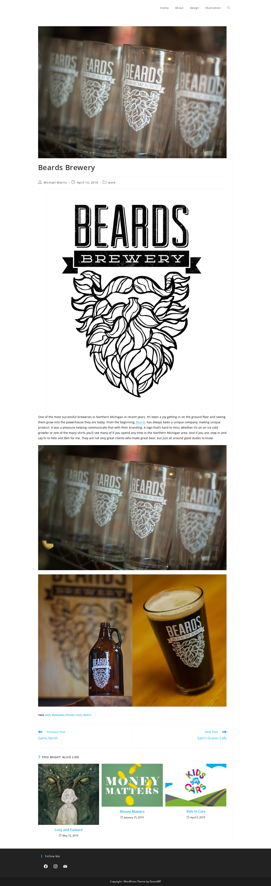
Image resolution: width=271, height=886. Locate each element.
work (111, 182)
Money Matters (132, 811)
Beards (141, 422)
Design (69, 715)
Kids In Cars (196, 811)
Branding (58, 715)
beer (48, 715)
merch (87, 715)
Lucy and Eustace (69, 829)
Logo (78, 715)
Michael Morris (55, 182)
